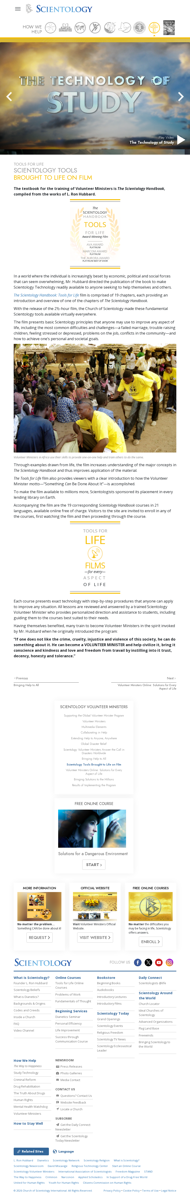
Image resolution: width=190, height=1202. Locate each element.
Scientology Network (66, 1160)
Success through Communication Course (71, 1039)
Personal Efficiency (68, 1023)
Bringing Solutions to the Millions (94, 779)
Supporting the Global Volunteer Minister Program (94, 715)
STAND (148, 1171)
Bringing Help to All (26, 685)
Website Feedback (73, 1102)
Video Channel (24, 1030)
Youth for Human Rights (64, 1182)
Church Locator (149, 1004)
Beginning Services (71, 1011)
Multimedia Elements (94, 727)
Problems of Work (68, 994)
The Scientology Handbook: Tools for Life (46, 295)
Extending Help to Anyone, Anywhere (94, 738)
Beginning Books (108, 983)
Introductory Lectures (112, 997)
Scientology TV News (111, 1039)
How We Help (25, 1060)
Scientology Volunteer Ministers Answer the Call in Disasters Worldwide (93, 751)
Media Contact (70, 1080)
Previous (22, 678)
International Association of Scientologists (84, 1171)
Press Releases (71, 1066)
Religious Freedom (110, 1032)
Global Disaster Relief (94, 744)
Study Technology (26, 1073)
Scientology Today (113, 1013)
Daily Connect (150, 977)
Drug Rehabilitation (27, 1086)
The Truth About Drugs (29, 1093)
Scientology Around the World (155, 995)
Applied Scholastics (90, 1177)
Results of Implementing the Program (94, 785)
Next (170, 678)
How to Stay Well (28, 1123)
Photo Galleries (71, 1073)
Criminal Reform (25, 1080)
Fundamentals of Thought (73, 1001)
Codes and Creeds (27, 1010)
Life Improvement (67, 1030)
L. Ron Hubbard (23, 1160)
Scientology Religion (97, 1160)
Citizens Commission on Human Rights (107, 1182)
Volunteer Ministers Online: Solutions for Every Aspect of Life (147, 687)
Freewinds (146, 1035)
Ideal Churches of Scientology (151, 1012)
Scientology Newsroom (29, 1166)
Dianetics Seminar (67, 1017)
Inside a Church (24, 1017)
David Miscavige (57, 1166)
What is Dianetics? (26, 997)
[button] (17, 97)
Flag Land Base (149, 1028)
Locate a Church (71, 1109)
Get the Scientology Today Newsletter (71, 1138)
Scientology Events (110, 1026)
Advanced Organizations (156, 1022)
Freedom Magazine (128, 1171)
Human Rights (23, 1100)
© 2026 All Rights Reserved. (53, 1190)
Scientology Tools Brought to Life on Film (94, 764)
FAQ (16, 1024)
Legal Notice (168, 1190)
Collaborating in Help (94, 732)
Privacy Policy (112, 1190)
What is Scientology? (32, 977)
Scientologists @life (152, 983)
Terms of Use (150, 1190)
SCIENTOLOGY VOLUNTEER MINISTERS (94, 707)
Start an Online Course (126, 1166)
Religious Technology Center (90, 1166)
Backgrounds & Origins (29, 1003)
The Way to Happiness (27, 1177)
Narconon (67, 1177)
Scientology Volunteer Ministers (34, 1171)
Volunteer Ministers (93, 721)
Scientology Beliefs (27, 990)
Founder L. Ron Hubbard (31, 983)
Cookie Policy (131, 1190)
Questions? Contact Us (76, 1096)
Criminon (51, 1177)
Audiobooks (105, 990)
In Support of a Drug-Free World (127, 1177)
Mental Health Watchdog (31, 1106)
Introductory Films (109, 1003)
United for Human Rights (29, 1182)
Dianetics (43, 1160)
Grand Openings (108, 1019)
